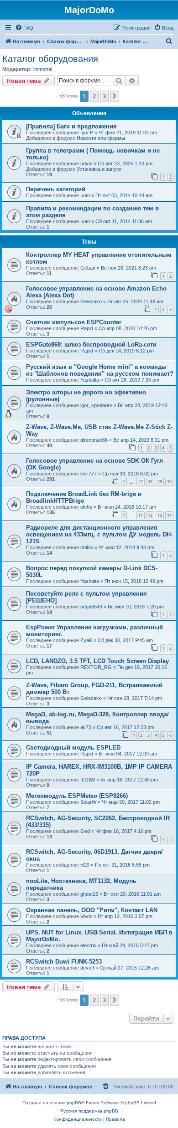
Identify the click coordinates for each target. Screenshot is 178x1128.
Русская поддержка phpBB (89, 1110)
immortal (42, 69)
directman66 (94, 440)
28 (150, 482)
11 (140, 515)
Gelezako (91, 301)
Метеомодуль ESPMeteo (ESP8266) (77, 795)
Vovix (86, 916)
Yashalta (89, 380)
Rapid (86, 328)
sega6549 (91, 606)
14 (169, 515)
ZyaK (86, 640)
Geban (87, 268)
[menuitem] (24, 27)
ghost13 (89, 894)
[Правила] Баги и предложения (71, 126)
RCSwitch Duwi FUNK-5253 (64, 961)
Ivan (85, 195)
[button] (114, 96)
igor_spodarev (96, 405)
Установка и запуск (99, 169)
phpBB (74, 1102)
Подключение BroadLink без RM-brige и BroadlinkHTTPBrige (83, 497)
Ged (85, 831)
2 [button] (94, 96)
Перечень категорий (55, 189)
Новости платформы (101, 138)
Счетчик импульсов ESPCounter (73, 322)
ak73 (85, 727)
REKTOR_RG (96, 667)
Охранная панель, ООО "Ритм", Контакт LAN (91, 910)
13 (159, 515)
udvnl (86, 163)
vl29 (84, 865)
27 (140, 482)
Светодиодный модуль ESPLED (73, 747)
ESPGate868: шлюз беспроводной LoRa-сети (91, 344)
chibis (86, 547)
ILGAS (87, 779)
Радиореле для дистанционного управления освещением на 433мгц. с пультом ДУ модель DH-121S (99, 534)
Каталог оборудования (50, 59)
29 (159, 482)
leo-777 (88, 473)
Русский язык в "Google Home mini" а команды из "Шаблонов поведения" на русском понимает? (99, 370)
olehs (86, 507)
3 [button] (104, 96)
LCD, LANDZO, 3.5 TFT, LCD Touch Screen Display (97, 661)
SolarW (88, 802)
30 (169, 482)
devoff (87, 967)
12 (150, 515)
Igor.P (86, 132)
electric (88, 945)
